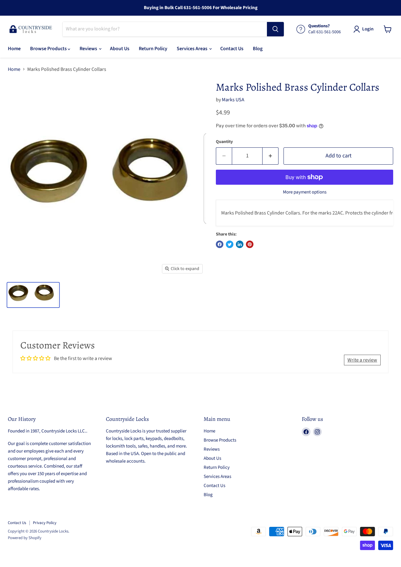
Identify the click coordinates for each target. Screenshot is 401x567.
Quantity (224, 141)
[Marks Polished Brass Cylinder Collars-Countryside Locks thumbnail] (33, 295)
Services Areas (192, 48)
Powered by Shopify (24, 538)
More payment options (304, 192)
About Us (119, 48)
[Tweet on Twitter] (229, 244)
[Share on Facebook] (219, 244)
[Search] (275, 29)
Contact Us (231, 48)
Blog (258, 48)
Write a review (362, 360)
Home (14, 48)
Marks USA (233, 99)
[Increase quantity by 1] (271, 156)
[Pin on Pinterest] (249, 244)
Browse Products (49, 48)
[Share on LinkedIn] (239, 244)
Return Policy (153, 48)
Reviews (89, 48)
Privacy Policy (44, 523)
